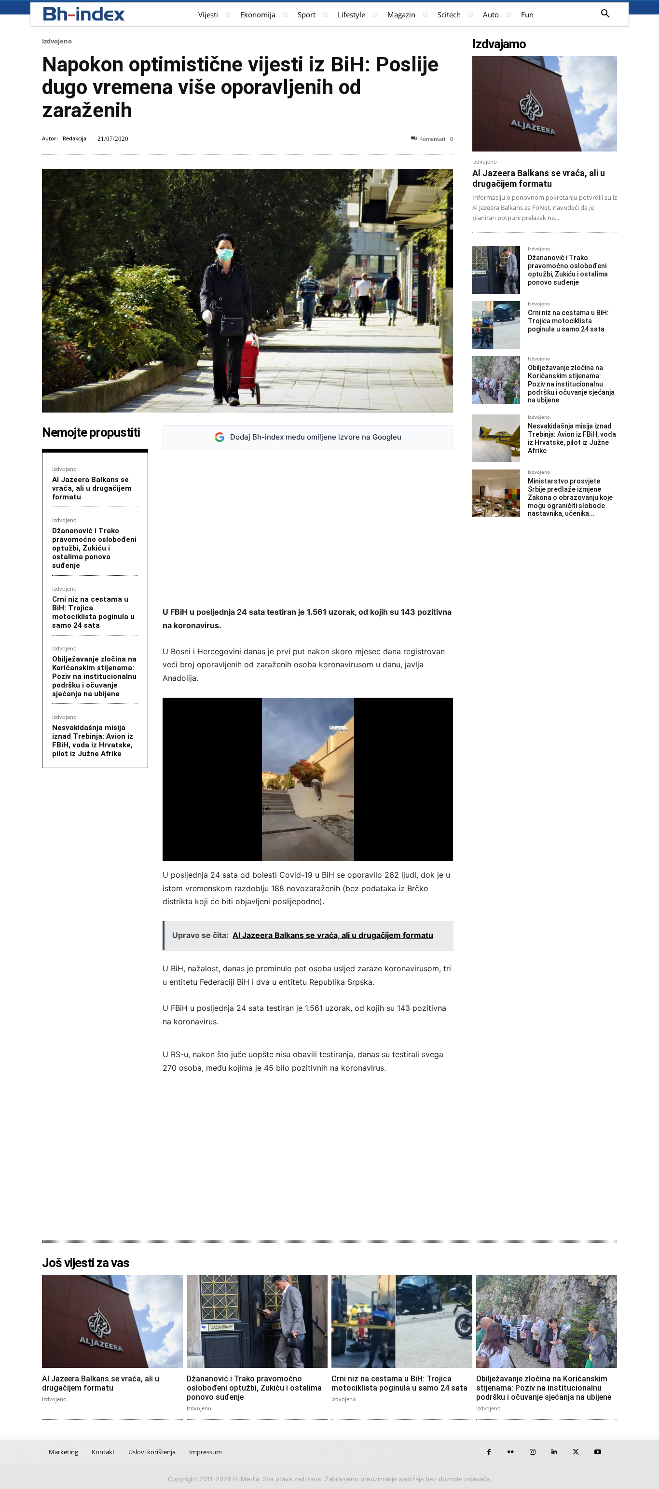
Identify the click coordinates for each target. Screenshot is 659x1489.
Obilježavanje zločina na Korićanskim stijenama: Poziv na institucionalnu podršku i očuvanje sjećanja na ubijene (94, 676)
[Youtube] (597, 1452)
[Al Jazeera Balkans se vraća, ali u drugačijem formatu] (544, 104)
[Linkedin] (554, 1452)
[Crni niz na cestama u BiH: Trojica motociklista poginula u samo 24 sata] (496, 325)
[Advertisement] (308, 527)
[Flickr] (510, 1452)
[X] (575, 1452)
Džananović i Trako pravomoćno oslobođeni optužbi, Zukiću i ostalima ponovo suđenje (94, 548)
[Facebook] (489, 1452)
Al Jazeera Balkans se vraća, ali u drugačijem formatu (92, 488)
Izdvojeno (57, 41)
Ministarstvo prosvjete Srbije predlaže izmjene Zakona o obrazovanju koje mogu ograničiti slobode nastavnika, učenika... (570, 497)
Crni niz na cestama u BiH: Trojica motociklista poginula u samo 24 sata (93, 612)
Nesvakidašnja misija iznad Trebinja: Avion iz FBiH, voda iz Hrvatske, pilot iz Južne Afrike (92, 740)
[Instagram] (532, 1452)
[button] (605, 14)
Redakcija (74, 138)
